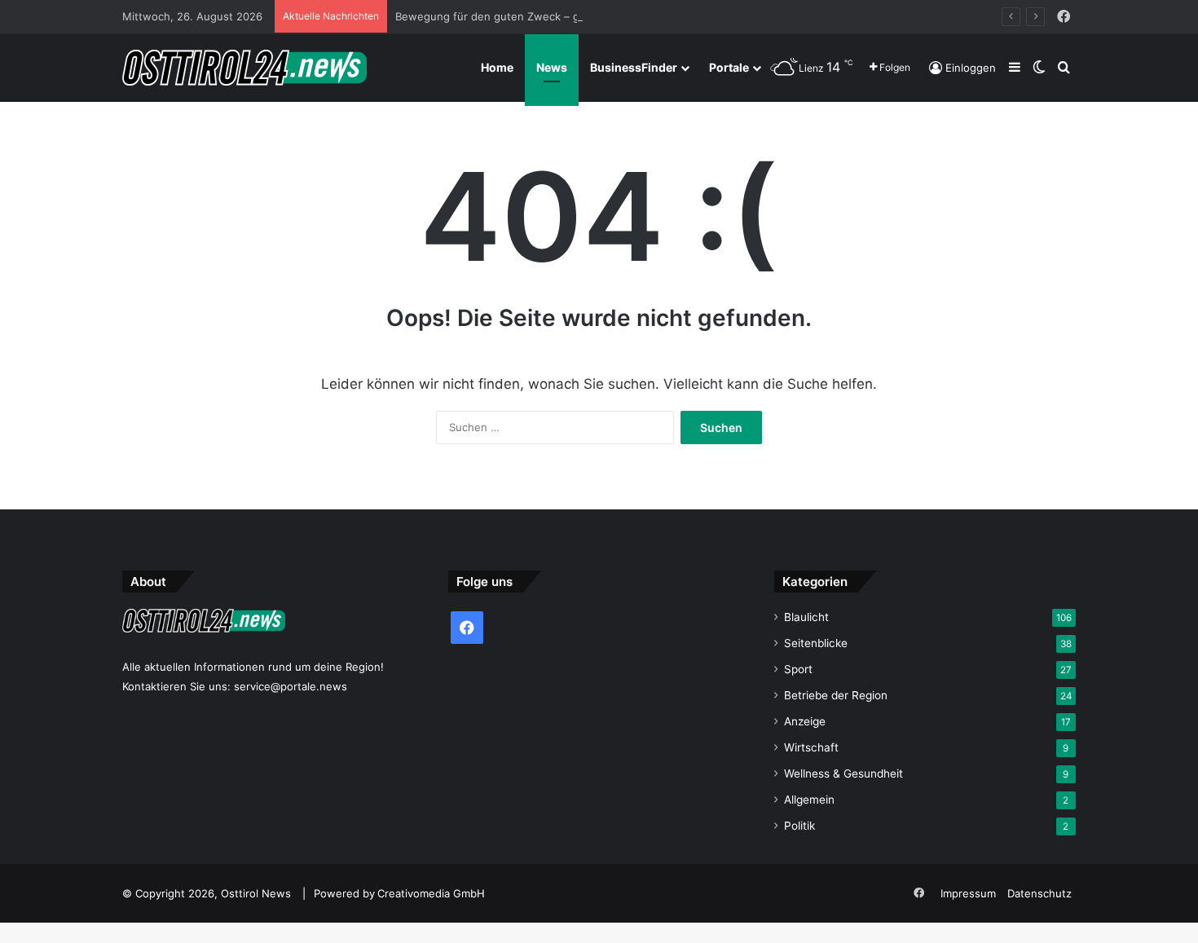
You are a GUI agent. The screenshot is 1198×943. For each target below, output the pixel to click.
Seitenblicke (816, 643)
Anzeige (805, 721)
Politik (799, 825)
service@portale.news (290, 686)
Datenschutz (1039, 893)
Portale (729, 67)
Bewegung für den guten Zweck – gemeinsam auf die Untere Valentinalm (582, 16)
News (551, 67)
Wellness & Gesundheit (843, 773)
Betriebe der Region (835, 695)
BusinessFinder (633, 67)
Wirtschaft (811, 747)
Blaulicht (806, 617)
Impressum (968, 893)
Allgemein (809, 799)
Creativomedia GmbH (431, 893)
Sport (798, 669)
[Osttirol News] (244, 68)
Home (497, 67)
